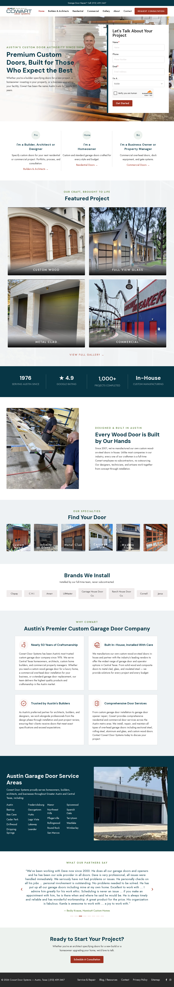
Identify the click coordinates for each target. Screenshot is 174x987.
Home (41, 11)
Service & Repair (86, 980)
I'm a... (116, 78)
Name (116, 42)
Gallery (106, 11)
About (117, 11)
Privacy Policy (140, 980)
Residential (78, 11)
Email (116, 66)
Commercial (93, 11)
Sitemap (155, 980)
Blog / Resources (108, 980)
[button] (21, 889)
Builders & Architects (58, 11)
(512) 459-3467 (99, 2)
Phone (116, 54)
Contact (128, 11)
